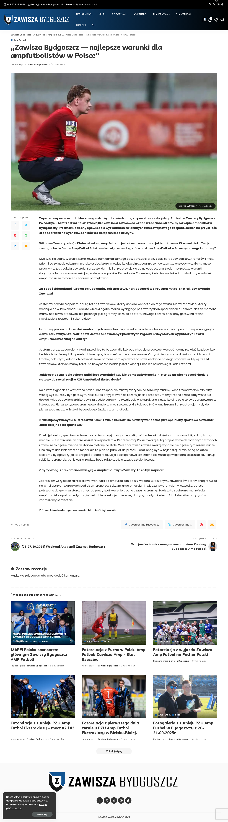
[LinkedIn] (15, 246)
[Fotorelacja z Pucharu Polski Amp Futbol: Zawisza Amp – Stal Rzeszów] (114, 623)
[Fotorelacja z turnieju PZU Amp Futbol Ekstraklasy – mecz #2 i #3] (43, 696)
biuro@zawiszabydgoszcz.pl (47, 4)
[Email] (26, 246)
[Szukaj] (222, 19)
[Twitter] (210, 4)
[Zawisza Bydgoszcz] (37, 19)
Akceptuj (42, 814)
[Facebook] (206, 4)
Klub (35, 642)
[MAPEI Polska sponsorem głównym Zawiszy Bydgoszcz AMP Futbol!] (43, 623)
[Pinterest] (15, 235)
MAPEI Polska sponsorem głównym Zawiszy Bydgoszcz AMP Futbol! (39, 654)
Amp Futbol (20, 40)
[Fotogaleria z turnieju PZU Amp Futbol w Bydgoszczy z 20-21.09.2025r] (185, 696)
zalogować (32, 576)
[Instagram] (214, 4)
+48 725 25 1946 (16, 4)
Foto (106, 642)
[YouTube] (218, 4)
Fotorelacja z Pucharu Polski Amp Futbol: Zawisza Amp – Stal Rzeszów (113, 654)
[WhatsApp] (26, 235)
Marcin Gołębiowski (38, 64)
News (45, 642)
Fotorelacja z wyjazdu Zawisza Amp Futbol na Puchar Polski (182, 652)
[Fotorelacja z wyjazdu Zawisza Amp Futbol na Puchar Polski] (185, 623)
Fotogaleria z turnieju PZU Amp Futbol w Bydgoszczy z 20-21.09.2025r (183, 727)
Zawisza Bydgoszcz (37, 665)
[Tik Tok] (222, 4)
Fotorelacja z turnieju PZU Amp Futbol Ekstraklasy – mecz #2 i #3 (42, 725)
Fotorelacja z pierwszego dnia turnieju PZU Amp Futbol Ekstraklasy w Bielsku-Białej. (110, 727)
